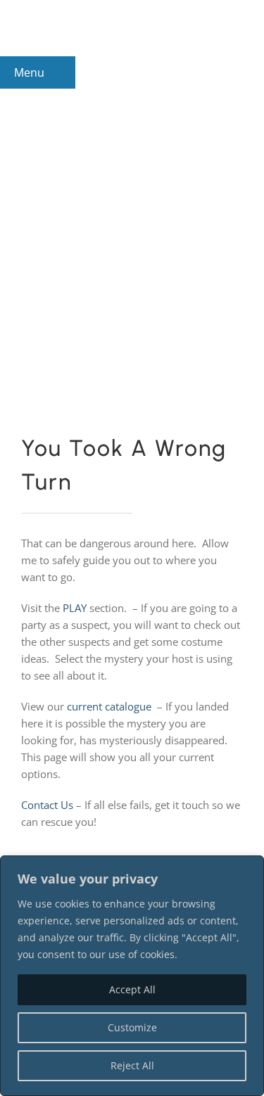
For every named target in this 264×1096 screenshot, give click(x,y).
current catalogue (109, 706)
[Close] (249, 867)
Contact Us (47, 805)
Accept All (132, 989)
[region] (132, 975)
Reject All (132, 1065)
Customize (132, 1027)
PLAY (75, 608)
